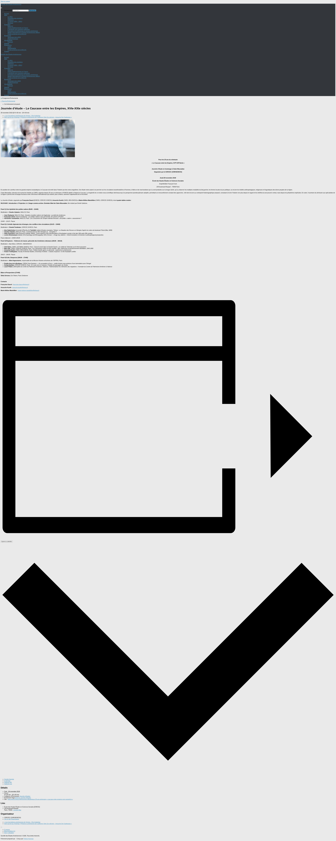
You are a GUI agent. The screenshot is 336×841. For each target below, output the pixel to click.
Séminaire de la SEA (14, 37)
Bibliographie (12, 48)
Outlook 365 (8, 782)
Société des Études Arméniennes (11, 4)
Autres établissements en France (18, 28)
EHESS (17, 798)
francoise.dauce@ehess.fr (21, 284)
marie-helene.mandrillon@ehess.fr (28, 290)
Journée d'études (25, 796)
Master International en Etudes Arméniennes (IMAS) (24, 32)
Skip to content (5, 1)
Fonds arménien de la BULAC (17, 34)
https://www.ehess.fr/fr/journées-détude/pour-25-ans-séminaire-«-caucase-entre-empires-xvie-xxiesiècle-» (40, 799)
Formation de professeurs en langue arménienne (23, 31)
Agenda (6, 43)
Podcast (10, 42)
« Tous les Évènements (8, 101)
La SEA (10, 17)
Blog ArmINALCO (9, 831)
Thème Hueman (28, 839)
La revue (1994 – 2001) (15, 21)
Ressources (8, 45)
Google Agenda (9, 779)
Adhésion (11, 20)
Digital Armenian (13, 39)
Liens (9, 46)
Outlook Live (8, 784)
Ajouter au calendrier (6, 541)
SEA (5, 15)
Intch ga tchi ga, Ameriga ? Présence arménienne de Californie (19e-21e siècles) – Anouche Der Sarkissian (38, 117)
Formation (7, 24)
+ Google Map (16, 810)
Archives (10, 23)
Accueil (6, 13)
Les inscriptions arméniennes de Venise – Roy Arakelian (22, 115)
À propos (7, 829)
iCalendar (7, 781)
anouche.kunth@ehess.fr (20, 287)
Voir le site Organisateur (11, 819)
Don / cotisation (9, 833)
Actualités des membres (15, 18)
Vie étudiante (8, 40)
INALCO (10, 26)
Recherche (7, 35)
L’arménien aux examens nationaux (19, 29)
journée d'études (26, 798)
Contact (6, 51)
